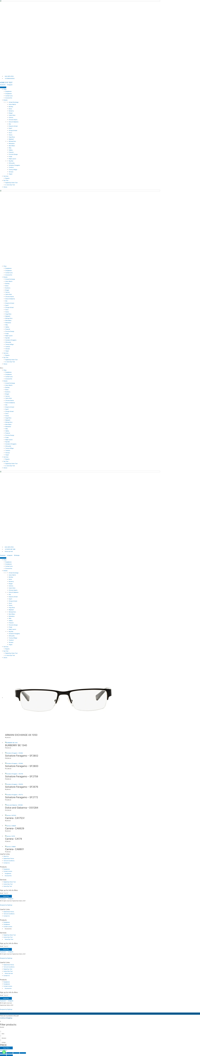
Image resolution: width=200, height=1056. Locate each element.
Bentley (11, 106)
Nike (10, 148)
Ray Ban (11, 161)
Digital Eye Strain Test (11, 182)
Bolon (10, 109)
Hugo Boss (12, 137)
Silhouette (12, 163)
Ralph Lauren (12, 158)
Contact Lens (9, 95)
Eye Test (6, 180)
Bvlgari (11, 113)
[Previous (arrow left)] (3, 1055)
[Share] (10, 1053)
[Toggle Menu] (3, 87)
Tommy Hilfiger (13, 169)
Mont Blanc (12, 145)
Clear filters (6, 1048)
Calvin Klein (12, 115)
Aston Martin (12, 104)
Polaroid (11, 152)
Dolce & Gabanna (13, 122)
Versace (11, 172)
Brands (5, 100)
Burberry (11, 111)
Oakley (11, 150)
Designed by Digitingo (6, 905)
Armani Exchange (13, 102)
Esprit (10, 128)
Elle (10, 124)
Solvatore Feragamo (14, 165)
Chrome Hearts (13, 119)
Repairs (7, 178)
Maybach (11, 139)
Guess (10, 135)
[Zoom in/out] (23, 1053)
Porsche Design (13, 154)
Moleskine (12, 143)
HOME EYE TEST (6, 82)
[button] (100, 368)
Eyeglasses (8, 91)
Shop (5, 89)
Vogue (10, 174)
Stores (5, 187)
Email (1, 893)
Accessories (8, 98)
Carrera (11, 117)
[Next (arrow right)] (10, 1055)
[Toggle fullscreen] (16, 1053)
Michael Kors (12, 141)
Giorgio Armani (13, 130)
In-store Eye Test (10, 185)
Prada (10, 156)
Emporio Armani (13, 126)
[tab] (100, 1028)
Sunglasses (8, 93)
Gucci (10, 132)
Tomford (11, 167)
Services (6, 176)
